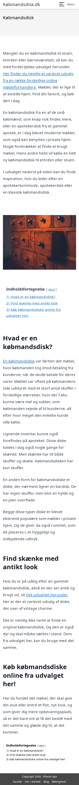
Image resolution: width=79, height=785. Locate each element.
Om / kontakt (33, 781)
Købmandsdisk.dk (21, 4)
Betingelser (59, 781)
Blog (46, 781)
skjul (51, 289)
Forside (17, 781)
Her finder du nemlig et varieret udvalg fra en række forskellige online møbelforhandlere (38, 80)
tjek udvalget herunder (47, 594)
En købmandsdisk (19, 361)
